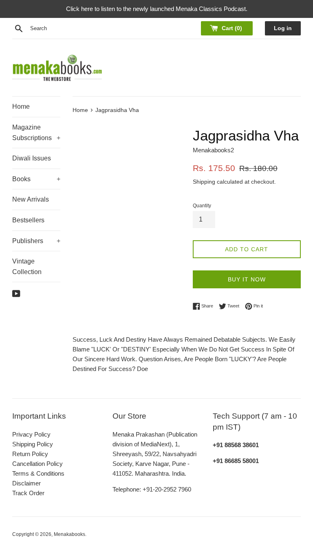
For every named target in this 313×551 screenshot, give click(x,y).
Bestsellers (28, 220)
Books (36, 179)
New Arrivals (30, 199)
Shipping (204, 181)
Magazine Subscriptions (36, 132)
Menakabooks (69, 534)
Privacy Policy (31, 434)
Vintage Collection (27, 266)
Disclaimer (26, 483)
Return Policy (30, 453)
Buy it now (247, 279)
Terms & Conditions (38, 473)
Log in (283, 28)
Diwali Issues (31, 158)
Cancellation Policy (37, 463)
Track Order (28, 493)
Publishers (36, 240)
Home (21, 106)
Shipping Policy (32, 444)
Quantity (202, 206)
